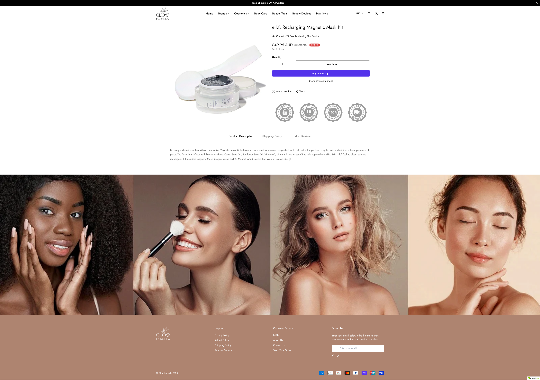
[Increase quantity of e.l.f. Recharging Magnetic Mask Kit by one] (289, 64)
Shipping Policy (223, 345)
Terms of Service (223, 350)
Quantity (277, 57)
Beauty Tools (279, 14)
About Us (278, 340)
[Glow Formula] (162, 13)
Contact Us (278, 345)
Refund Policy (222, 340)
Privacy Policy (222, 335)
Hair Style (322, 14)
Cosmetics (240, 14)
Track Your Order (282, 350)
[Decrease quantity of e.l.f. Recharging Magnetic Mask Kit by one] (275, 64)
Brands (222, 14)
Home (209, 14)
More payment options (321, 81)
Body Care (260, 14)
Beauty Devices (301, 14)
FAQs (276, 335)
